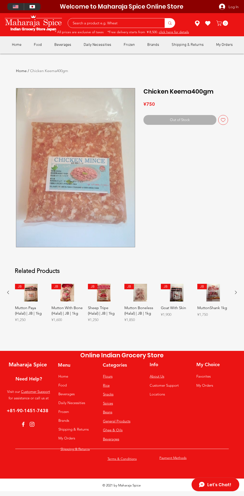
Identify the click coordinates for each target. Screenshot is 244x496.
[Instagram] (32, 424)
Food (62, 385)
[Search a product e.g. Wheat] (170, 23)
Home (21, 71)
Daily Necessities (71, 403)
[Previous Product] (8, 292)
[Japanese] (32, 6)
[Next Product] (236, 292)
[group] (122, 315)
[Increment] (43, 330)
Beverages (66, 394)
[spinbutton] (31, 330)
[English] (15, 6)
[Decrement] (19, 330)
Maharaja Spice (28, 364)
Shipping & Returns (73, 429)
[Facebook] (23, 424)
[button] (222, 23)
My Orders (66, 438)
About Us (157, 376)
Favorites (203, 376)
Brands (63, 420)
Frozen (63, 411)
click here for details (174, 32)
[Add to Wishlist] (223, 120)
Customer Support (35, 391)
